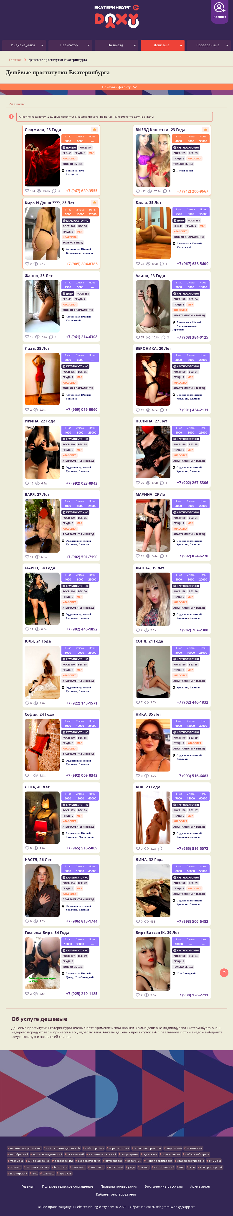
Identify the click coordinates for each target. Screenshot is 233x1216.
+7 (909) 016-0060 (82, 409)
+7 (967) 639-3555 (82, 190)
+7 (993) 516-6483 (192, 775)
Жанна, (39, 275)
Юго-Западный (75, 172)
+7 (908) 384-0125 (192, 337)
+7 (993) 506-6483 (192, 921)
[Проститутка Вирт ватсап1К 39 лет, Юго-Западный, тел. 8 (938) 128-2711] (153, 964)
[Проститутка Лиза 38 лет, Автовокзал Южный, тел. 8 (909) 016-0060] (42, 379)
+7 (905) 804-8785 (82, 263)
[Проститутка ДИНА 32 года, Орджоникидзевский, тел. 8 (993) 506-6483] (153, 890)
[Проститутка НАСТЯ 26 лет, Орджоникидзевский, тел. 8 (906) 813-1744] (42, 890)
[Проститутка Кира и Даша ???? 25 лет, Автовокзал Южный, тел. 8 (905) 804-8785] (42, 233)
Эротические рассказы (164, 1186)
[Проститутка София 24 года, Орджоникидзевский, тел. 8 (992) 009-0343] (42, 745)
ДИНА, (150, 859)
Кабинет (219, 17)
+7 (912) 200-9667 (192, 191)
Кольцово (88, 253)
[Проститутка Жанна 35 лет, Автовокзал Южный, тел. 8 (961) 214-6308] (42, 306)
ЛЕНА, (37, 786)
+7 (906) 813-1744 (82, 921)
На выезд (115, 45)
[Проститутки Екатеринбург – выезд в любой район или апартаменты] (116, 16)
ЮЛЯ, (38, 641)
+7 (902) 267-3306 (192, 482)
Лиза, (37, 348)
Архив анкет (200, 1186)
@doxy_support (182, 1207)
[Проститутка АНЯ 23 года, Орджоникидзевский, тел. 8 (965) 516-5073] (153, 818)
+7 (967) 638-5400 (192, 263)
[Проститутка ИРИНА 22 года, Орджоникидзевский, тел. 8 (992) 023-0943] (42, 452)
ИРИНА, (40, 421)
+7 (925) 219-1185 (82, 993)
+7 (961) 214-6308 (82, 336)
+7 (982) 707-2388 (192, 630)
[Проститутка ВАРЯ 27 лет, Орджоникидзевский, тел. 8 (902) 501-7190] (42, 526)
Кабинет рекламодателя (116, 1194)
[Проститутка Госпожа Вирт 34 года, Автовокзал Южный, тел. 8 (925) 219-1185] (42, 963)
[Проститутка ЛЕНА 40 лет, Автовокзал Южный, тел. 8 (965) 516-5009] (42, 818)
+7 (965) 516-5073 (192, 848)
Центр (69, 977)
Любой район (185, 170)
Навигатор (69, 45)
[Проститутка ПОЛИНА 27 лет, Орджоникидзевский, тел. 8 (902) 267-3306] (153, 452)
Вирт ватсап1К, (158, 932)
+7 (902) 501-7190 (82, 556)
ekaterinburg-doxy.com (95, 1207)
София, (40, 714)
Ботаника (71, 170)
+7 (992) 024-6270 (192, 555)
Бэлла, (149, 202)
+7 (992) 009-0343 (82, 775)
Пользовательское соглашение (67, 1186)
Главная (28, 1186)
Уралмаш (182, 398)
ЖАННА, (150, 568)
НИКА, (148, 714)
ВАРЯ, (37, 494)
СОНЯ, (149, 641)
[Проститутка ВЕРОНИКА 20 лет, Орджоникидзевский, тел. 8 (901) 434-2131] (153, 379)
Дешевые (161, 45)
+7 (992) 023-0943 (82, 483)
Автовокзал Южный (78, 249)
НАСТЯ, (38, 859)
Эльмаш (195, 398)
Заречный (178, 329)
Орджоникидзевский (189, 395)
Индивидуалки (23, 45)
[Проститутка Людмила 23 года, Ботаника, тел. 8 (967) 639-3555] (42, 160)
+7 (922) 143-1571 (82, 703)
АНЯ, (148, 786)
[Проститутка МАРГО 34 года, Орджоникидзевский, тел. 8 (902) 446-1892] (42, 599)
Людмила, (43, 129)
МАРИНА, (151, 494)
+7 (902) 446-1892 (82, 629)
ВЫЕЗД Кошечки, (161, 129)
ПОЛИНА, (151, 421)
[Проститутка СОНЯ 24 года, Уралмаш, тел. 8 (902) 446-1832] (153, 672)
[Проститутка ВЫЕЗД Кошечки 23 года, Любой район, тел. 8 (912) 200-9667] (153, 160)
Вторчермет (73, 253)
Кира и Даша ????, (50, 202)
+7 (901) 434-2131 (192, 409)
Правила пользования (119, 1186)
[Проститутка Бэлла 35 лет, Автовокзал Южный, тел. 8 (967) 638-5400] (153, 233)
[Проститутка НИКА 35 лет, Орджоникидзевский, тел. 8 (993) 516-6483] (153, 745)
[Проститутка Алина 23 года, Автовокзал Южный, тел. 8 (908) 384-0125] (153, 306)
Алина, (150, 275)
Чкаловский (184, 247)
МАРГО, (40, 568)
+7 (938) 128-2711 (192, 995)
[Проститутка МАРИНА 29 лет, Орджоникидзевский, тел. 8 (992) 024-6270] (153, 525)
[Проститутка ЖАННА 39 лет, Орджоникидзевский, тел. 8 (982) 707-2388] (153, 599)
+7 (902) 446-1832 (192, 702)
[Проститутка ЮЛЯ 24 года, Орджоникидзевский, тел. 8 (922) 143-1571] (42, 672)
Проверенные (207, 45)
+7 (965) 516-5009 (82, 848)
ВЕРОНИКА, (153, 348)
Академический (186, 326)
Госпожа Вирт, (47, 932)
